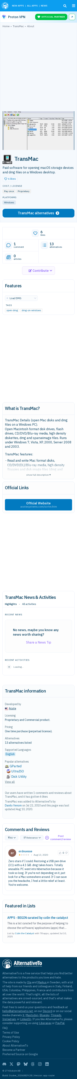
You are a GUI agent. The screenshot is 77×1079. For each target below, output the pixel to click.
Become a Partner (13, 1050)
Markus (42, 982)
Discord (47, 1011)
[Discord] (4, 1064)
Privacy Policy (11, 1037)
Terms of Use (10, 1032)
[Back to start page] (5, 5)
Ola (29, 982)
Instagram (9, 1019)
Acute (12, 708)
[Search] (65, 6)
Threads (56, 1015)
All (11, 837)
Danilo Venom (13, 805)
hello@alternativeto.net (17, 1011)
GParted (16, 766)
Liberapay (45, 1023)
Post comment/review (60, 838)
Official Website (38, 504)
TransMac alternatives (36, 213)
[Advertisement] (38, 70)
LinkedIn (25, 1019)
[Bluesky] (26, 1064)
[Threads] (33, 1064)
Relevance (32, 837)
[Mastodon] (19, 1064)
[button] (10, 179)
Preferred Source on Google (20, 1054)
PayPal (60, 1023)
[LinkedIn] (47, 1064)
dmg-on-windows (31, 310)
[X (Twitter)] (11, 1064)
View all (10, 782)
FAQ (5, 1028)
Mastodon (31, 1015)
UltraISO (17, 771)
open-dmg (12, 310)
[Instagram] (40, 1064)
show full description (38, 474)
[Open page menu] (73, 5)
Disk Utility (19, 777)
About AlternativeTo (15, 1045)
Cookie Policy (10, 1041)
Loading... (18, 666)
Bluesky (44, 1015)
